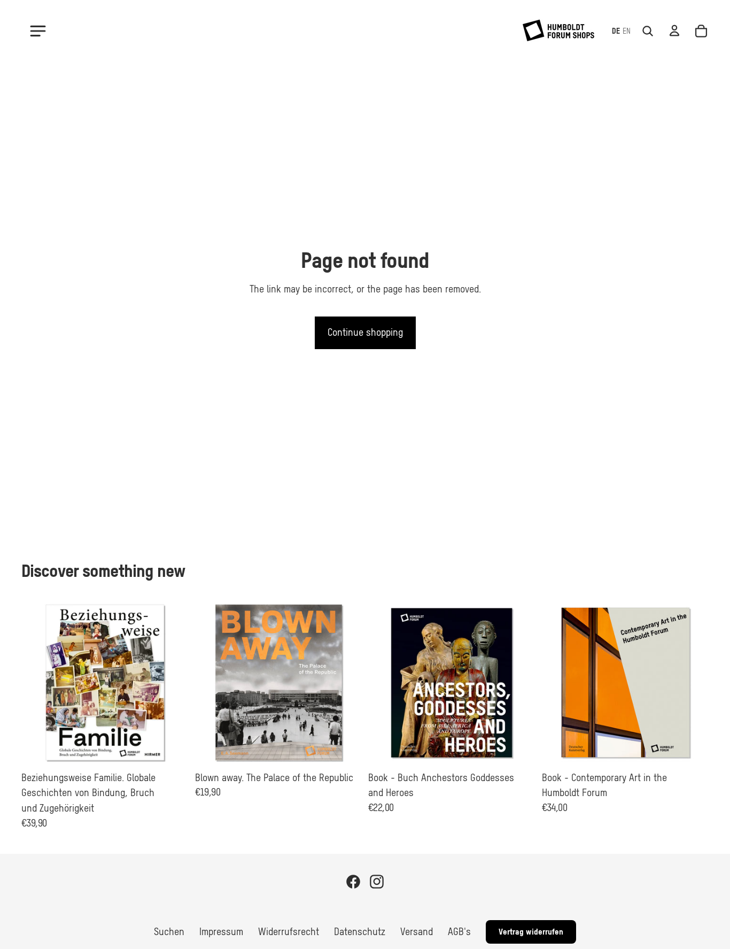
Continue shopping (365, 332)
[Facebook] (353, 881)
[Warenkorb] (701, 31)
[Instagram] (376, 881)
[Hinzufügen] (172, 749)
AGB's (459, 931)
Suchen (169, 931)
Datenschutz (359, 931)
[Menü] (38, 31)
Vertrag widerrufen (531, 931)
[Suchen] (647, 31)
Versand (416, 931)
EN (627, 31)
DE (616, 31)
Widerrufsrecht (288, 931)
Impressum (221, 931)
